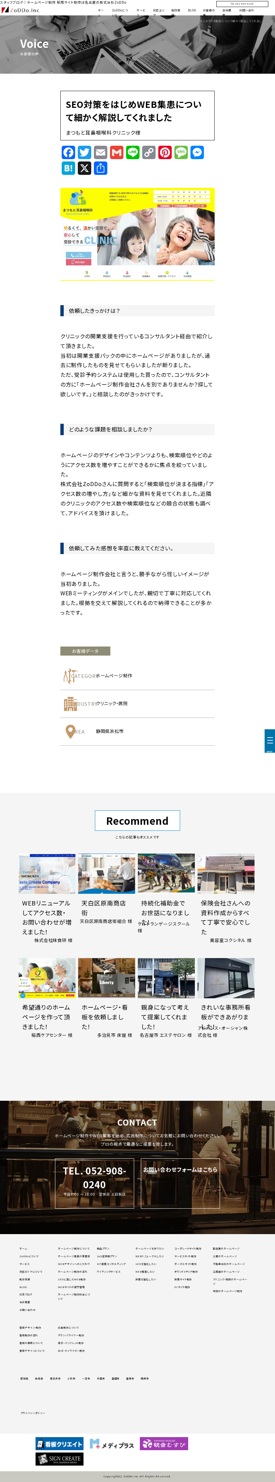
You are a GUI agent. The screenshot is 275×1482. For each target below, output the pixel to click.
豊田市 (116, 1378)
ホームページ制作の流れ (73, 1271)
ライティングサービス (109, 1271)
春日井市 (55, 1378)
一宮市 (86, 1378)
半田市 (101, 1378)
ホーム (23, 1248)
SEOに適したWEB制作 (72, 1279)
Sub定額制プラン (107, 1256)
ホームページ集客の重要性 (74, 1256)
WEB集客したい (145, 1271)
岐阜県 (39, 1378)
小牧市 (71, 1378)
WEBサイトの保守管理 (71, 1287)
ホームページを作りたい (149, 1248)
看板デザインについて (32, 1350)
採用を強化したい (145, 1279)
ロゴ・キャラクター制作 (71, 1350)
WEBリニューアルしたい (149, 1256)
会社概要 (24, 1302)
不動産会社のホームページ (229, 1264)
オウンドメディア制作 (186, 1271)
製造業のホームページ (226, 1248)
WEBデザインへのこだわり (74, 1264)
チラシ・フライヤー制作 (71, 1335)
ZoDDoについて (29, 1256)
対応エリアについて (31, 1271)
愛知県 (24, 1378)
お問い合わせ (27, 1309)
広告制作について (68, 1327)
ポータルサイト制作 (185, 1264)
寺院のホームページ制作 (227, 1291)
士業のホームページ (225, 1256)
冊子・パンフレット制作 (71, 1343)
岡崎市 (145, 1378)
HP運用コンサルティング (111, 1264)
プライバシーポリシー (32, 1413)
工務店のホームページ (226, 1271)
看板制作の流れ (28, 1335)
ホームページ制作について (74, 1248)
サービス (24, 1264)
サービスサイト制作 (185, 1256)
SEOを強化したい (146, 1264)
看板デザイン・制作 (30, 1327)
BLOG (192, 10)
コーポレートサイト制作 (188, 1248)
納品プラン (103, 1248)
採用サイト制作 (183, 1279)
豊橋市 (130, 1378)
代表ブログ (25, 1294)
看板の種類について (31, 1343)
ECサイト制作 (182, 1287)
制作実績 (24, 1279)
